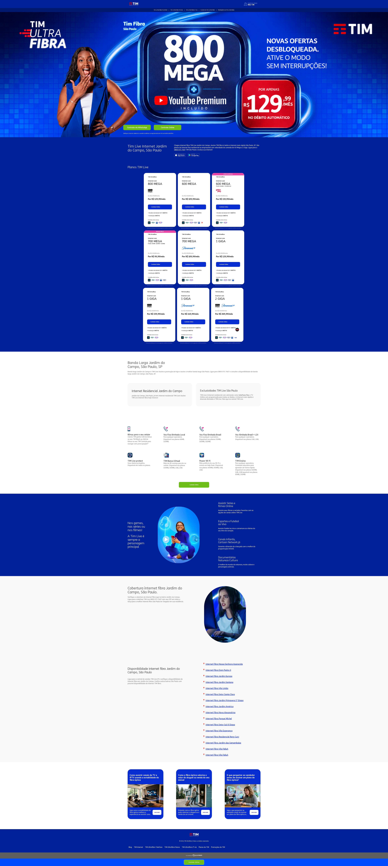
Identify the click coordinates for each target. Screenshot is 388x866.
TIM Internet (138, 847)
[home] (133, 4)
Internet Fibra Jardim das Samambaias (223, 743)
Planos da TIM (204, 847)
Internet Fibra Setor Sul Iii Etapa (220, 724)
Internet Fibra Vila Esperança (219, 731)
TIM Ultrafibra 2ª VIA (191, 10)
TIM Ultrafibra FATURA (176, 10)
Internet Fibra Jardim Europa (219, 676)
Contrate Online (194, 862)
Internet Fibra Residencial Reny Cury (222, 737)
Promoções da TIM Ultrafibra (226, 10)
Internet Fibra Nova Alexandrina (220, 712)
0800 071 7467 (179, 150)
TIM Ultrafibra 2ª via (189, 847)
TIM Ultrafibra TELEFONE (160, 10)
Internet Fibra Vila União (217, 688)
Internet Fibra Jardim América (219, 706)
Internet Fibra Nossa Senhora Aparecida (224, 664)
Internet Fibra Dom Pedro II (218, 670)
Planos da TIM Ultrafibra (208, 10)
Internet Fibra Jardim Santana (219, 682)
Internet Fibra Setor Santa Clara (220, 694)
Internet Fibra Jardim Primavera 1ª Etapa (224, 700)
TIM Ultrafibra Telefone (153, 847)
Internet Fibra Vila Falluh (217, 749)
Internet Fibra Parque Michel (219, 718)
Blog (130, 847)
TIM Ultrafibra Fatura (172, 847)
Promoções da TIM (218, 847)
